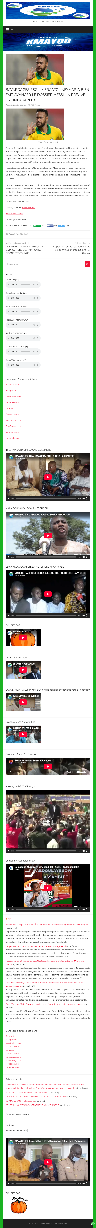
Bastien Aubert (28, 207)
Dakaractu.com (12, 414)
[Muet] (83, 498)
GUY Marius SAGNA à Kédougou (20, 1101)
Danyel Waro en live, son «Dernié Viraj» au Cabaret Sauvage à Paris (36, 946)
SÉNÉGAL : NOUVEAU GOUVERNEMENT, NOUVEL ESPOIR (32, 1105)
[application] (48, 477)
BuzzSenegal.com (14, 426)
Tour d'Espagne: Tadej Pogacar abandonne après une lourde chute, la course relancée (45, 1004)
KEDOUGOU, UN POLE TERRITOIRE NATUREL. (27, 1092)
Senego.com (11, 390)
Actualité (19, 234)
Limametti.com (13, 438)
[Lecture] (8, 498)
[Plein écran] (87, 498)
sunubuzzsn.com (13, 420)
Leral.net (10, 408)
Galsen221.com (12, 402)
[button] (48, 821)
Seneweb (10, 1036)
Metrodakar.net (12, 432)
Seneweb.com (12, 384)
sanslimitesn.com (14, 396)
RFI (9, 919)
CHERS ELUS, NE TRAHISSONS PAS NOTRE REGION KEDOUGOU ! (36, 1096)
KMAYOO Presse (33, 105)
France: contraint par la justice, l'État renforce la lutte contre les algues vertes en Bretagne (47, 924)
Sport (26, 234)
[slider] (46, 850)
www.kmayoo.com (14, 213)
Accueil (12, 234)
